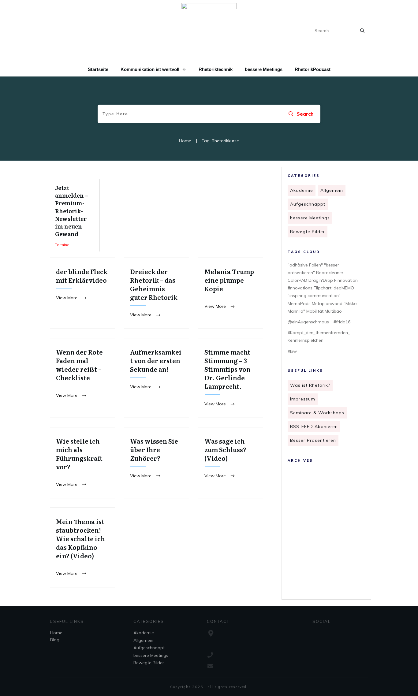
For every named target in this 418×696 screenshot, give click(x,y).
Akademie (301, 190)
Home (56, 632)
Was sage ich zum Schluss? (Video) (230, 462)
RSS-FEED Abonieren (314, 426)
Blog (54, 639)
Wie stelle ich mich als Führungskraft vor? (82, 462)
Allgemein (331, 190)
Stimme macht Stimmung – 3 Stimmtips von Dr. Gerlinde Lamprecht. (230, 378)
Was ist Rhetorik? (310, 385)
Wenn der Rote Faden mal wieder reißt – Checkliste (82, 378)
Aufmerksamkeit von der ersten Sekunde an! (156, 378)
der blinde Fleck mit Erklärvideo (82, 293)
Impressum (302, 399)
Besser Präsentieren (313, 440)
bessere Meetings (310, 218)
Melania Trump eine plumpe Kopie (230, 293)
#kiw (292, 351)
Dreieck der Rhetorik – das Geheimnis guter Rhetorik (156, 293)
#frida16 (342, 322)
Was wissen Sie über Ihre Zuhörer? (156, 462)
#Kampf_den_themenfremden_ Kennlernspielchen (319, 336)
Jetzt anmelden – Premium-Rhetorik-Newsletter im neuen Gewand (74, 215)
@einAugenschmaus (308, 322)
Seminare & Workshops (317, 412)
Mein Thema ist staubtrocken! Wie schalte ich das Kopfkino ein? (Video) (82, 547)
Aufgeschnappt (307, 204)
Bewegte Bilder (307, 231)
